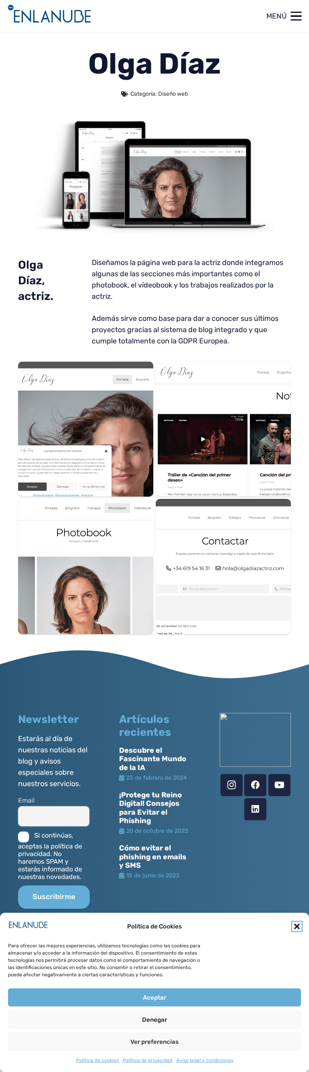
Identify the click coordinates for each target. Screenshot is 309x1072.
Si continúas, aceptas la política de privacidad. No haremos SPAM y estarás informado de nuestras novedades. (50, 856)
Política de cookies (97, 1060)
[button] (297, 926)
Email (26, 800)
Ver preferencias (154, 1041)
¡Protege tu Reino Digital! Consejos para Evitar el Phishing (150, 808)
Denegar (154, 1019)
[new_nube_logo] (50, 16)
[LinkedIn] (255, 809)
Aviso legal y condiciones (204, 1060)
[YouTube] (279, 785)
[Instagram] (231, 785)
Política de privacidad (147, 1060)
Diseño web (173, 93)
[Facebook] (255, 785)
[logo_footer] (255, 740)
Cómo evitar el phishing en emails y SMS (152, 857)
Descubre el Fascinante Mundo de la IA (152, 759)
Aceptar (154, 997)
